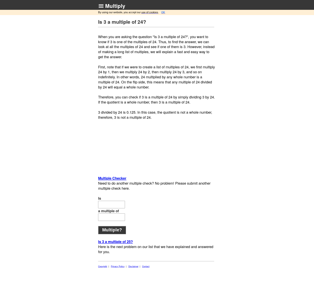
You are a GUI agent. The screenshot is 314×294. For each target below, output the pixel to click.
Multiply (115, 5)
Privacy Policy (118, 266)
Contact (145, 266)
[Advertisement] (156, 148)
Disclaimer (133, 266)
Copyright (102, 266)
